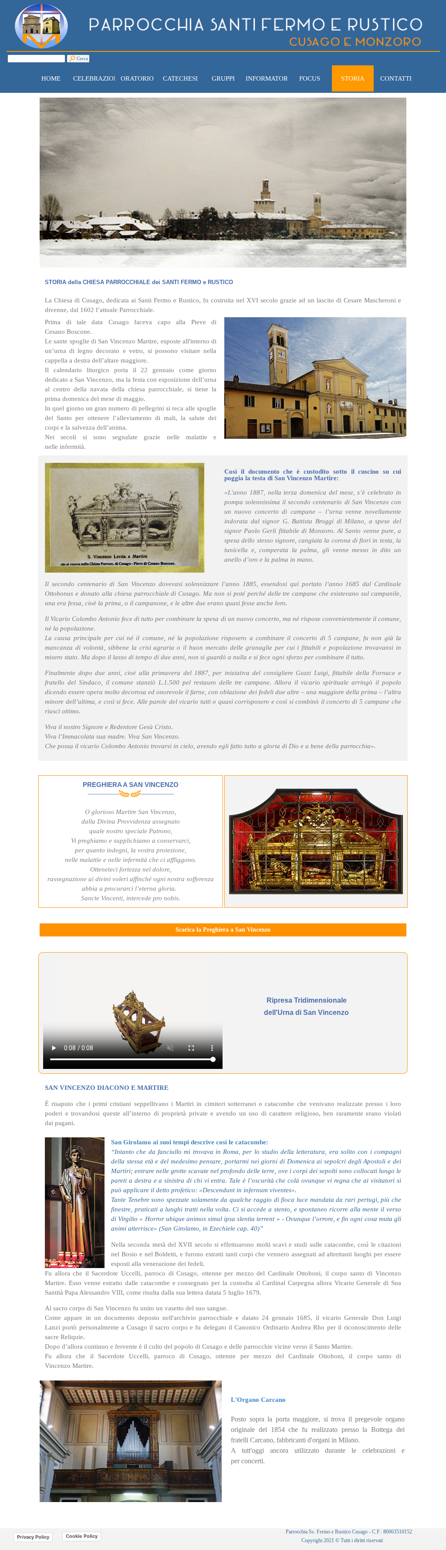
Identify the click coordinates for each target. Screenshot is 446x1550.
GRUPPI (223, 78)
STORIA (353, 78)
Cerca (82, 58)
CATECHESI (180, 78)
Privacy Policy (33, 1537)
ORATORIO (137, 78)
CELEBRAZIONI (97, 78)
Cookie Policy (82, 1536)
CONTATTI (396, 78)
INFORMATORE (269, 78)
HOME (51, 78)
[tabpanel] (223, 296)
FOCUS (309, 78)
